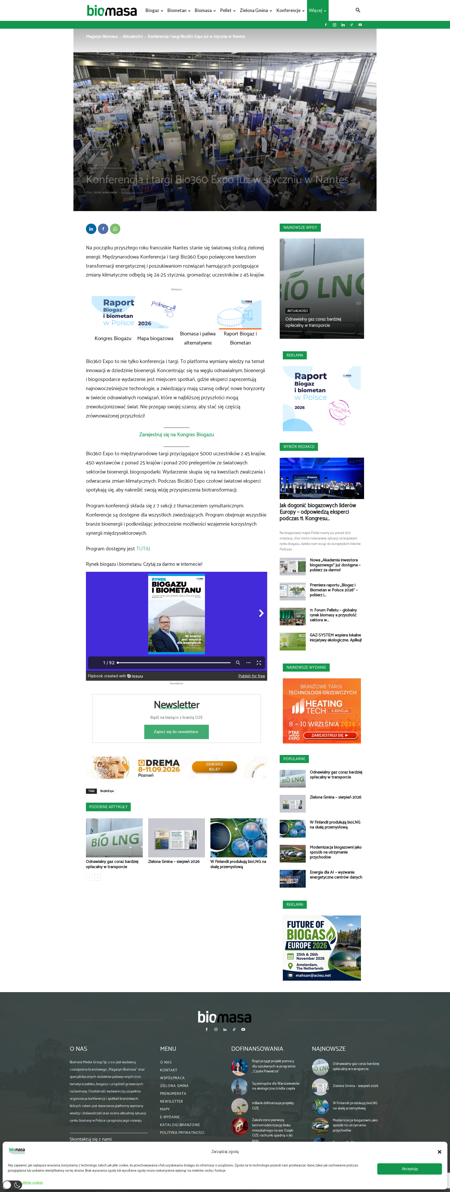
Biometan (176, 10)
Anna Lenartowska (105, 192)
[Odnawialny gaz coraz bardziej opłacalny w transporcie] (114, 837)
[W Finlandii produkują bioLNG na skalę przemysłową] (238, 837)
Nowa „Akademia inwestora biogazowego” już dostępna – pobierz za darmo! (335, 565)
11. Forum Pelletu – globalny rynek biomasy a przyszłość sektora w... (333, 615)
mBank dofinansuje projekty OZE (273, 1105)
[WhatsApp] (115, 229)
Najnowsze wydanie (306, 667)
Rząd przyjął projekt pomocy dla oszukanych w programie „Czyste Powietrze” (273, 1066)
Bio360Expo (107, 791)
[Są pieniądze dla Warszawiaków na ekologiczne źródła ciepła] (239, 1087)
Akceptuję (410, 1169)
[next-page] (97, 877)
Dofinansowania (257, 1049)
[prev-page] (89, 877)
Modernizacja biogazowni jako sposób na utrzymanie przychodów (336, 852)
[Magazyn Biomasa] (225, 1016)
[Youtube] (360, 25)
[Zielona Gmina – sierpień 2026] (176, 837)
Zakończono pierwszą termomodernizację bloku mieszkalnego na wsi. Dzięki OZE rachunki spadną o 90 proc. (272, 1130)
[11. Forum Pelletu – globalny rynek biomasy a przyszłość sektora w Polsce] (293, 617)
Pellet (226, 10)
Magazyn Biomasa (102, 36)
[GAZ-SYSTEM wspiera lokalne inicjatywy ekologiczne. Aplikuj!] (293, 642)
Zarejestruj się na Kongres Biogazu (176, 435)
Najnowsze (329, 1049)
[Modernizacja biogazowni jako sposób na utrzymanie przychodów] (293, 854)
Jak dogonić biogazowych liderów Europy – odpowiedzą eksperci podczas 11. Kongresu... (318, 512)
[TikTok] (351, 25)
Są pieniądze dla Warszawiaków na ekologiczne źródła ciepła (275, 1086)
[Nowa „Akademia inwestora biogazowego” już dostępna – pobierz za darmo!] (293, 567)
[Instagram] (334, 25)
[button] (439, 1151)
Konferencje (288, 10)
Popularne (294, 759)
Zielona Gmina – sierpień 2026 (174, 861)
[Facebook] (326, 25)
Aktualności (133, 36)
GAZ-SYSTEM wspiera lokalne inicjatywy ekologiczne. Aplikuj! (336, 638)
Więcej (315, 10)
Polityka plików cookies (26, 1182)
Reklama (294, 355)
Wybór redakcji (298, 447)
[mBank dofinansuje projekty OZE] (239, 1106)
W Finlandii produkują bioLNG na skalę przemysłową (238, 864)
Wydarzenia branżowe (115, 168)
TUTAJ (143, 549)
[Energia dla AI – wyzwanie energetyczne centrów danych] (293, 879)
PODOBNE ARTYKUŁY (108, 807)
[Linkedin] (343, 25)
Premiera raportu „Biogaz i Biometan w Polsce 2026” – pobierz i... (334, 590)
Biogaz (152, 10)
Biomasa (203, 10)
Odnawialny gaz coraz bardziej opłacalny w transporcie (112, 864)
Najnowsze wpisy (300, 227)
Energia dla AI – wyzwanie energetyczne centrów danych (336, 875)
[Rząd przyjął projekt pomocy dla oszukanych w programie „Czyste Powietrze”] (239, 1067)
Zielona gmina (254, 10)
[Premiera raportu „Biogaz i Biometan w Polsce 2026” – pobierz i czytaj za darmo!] (293, 592)
